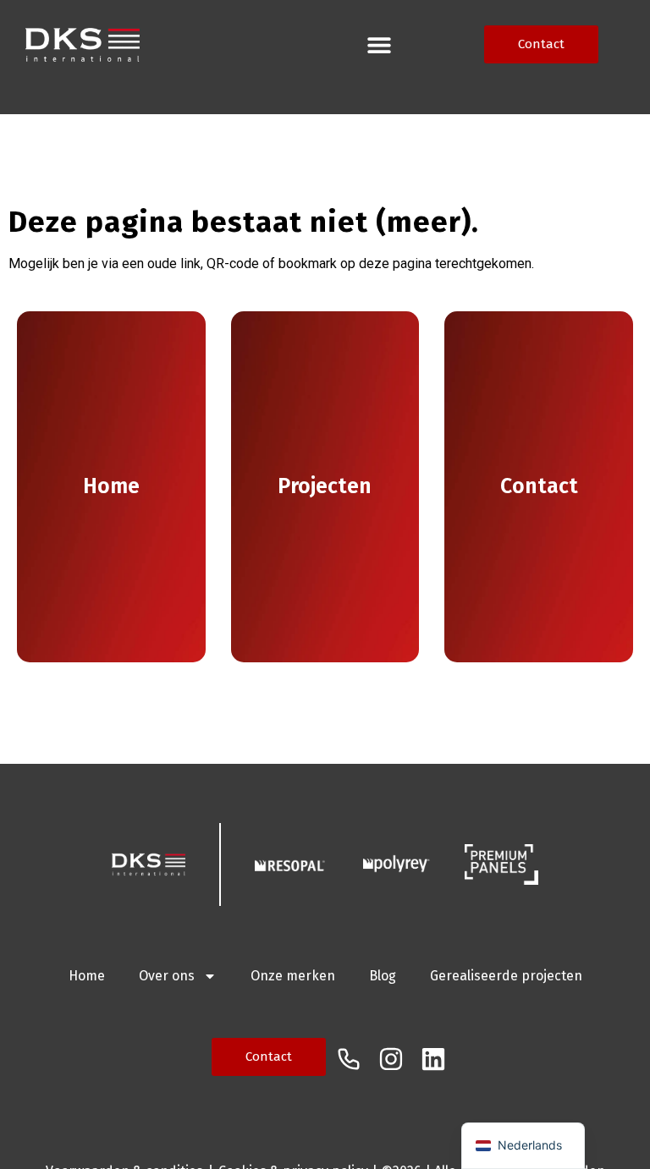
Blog (382, 976)
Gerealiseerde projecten (506, 976)
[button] (379, 44)
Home (87, 976)
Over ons (167, 976)
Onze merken (293, 976)
